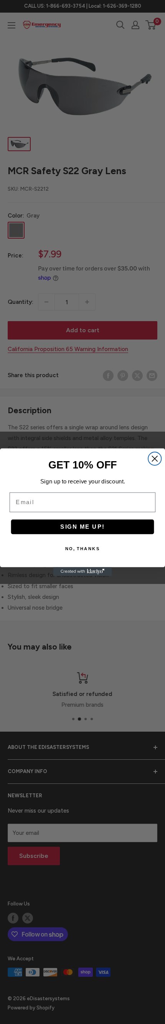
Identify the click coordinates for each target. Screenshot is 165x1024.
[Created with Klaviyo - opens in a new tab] (82, 571)
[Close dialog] (154, 458)
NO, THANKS (82, 548)
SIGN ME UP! (82, 526)
